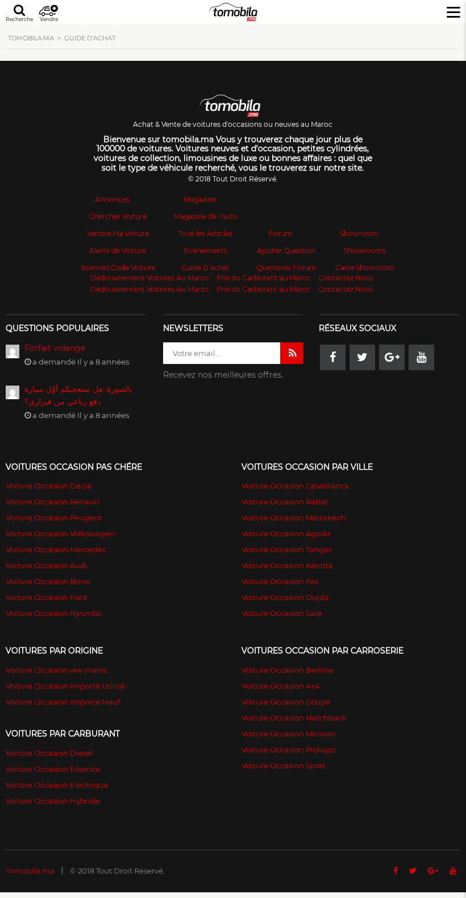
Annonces (112, 199)
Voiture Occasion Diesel (49, 753)
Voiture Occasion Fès (280, 581)
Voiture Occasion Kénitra (287, 565)
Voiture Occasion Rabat (285, 501)
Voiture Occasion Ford (46, 597)
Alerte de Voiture (117, 250)
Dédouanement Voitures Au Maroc (149, 278)
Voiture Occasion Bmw (48, 581)
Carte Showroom (364, 267)
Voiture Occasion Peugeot (54, 517)
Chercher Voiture (118, 216)
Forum (281, 233)
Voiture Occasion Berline (287, 669)
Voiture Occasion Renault (52, 501)
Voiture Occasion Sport (284, 765)
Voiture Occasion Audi (47, 565)
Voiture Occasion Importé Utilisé (65, 685)
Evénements (205, 250)
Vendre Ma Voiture (118, 233)
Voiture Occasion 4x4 (281, 685)
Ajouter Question (286, 250)
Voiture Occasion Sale (282, 613)
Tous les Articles (205, 233)
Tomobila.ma (30, 870)
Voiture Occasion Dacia (48, 485)
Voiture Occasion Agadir (286, 533)
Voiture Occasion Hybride (53, 800)
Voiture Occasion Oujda (285, 597)
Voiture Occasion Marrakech (294, 517)
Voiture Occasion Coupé (286, 701)
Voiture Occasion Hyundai (54, 613)
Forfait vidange (54, 348)
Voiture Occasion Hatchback (294, 717)
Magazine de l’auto (206, 216)
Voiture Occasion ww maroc (57, 669)
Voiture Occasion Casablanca (295, 485)
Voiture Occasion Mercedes (56, 549)
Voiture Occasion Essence (53, 768)
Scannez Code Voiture (118, 267)
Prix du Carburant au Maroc (264, 278)
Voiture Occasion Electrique (57, 784)
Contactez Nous (345, 278)
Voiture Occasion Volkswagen (60, 533)
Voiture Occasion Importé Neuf (63, 701)
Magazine (200, 199)
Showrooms (365, 250)
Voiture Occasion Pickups (288, 749)
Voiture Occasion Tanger (287, 549)
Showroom (359, 233)
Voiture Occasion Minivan (289, 733)
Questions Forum (286, 267)
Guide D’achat (205, 267)
